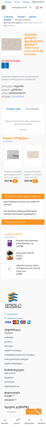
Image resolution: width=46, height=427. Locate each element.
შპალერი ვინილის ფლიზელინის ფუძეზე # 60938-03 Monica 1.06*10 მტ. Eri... (13, 174)
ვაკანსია (8, 342)
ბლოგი (17, 2)
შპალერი (21, 17)
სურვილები (9, 382)
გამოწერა (33, 411)
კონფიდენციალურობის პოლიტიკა (19, 355)
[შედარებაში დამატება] (7, 65)
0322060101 (39, 2)
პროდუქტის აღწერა (13, 109)
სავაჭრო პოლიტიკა (13, 350)
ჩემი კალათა (10, 373)
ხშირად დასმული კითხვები (16, 359)
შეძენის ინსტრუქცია (13, 363)
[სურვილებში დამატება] (3, 65)
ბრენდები (8, 2)
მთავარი (9, 17)
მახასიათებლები (32, 109)
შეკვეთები (9, 377)
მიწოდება (26, 2)
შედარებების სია (11, 386)
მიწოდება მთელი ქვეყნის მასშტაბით (23, 196)
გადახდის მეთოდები (16, 222)
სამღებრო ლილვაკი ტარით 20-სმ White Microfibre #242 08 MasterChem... (28, 268)
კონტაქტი (8, 337)
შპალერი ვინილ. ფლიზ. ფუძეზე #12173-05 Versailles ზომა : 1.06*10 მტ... (32, 174)
